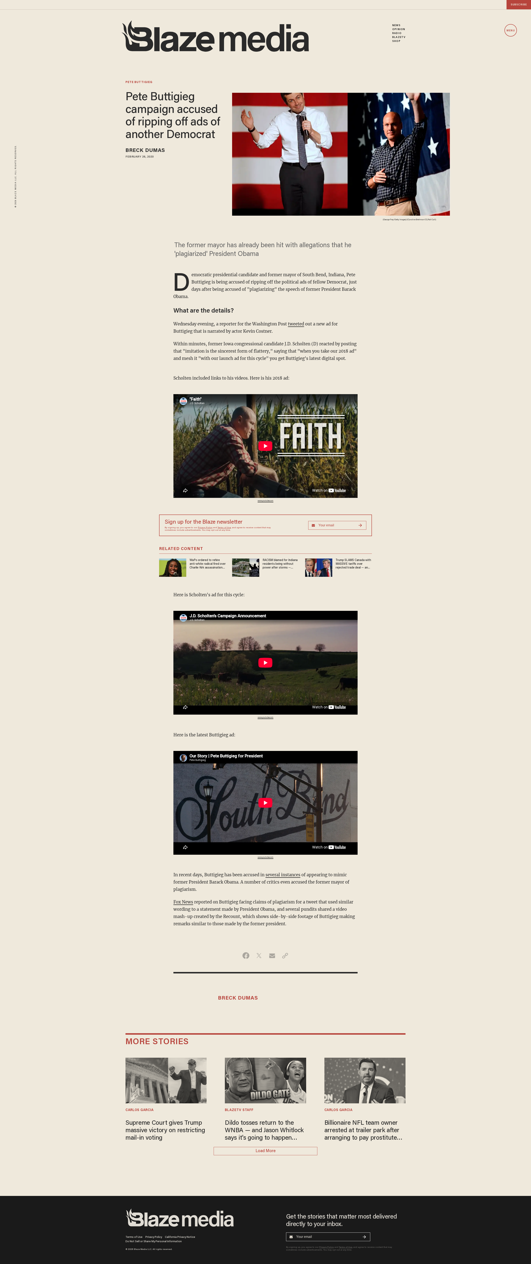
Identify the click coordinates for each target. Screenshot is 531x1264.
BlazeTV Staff (239, 1110)
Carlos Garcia (139, 1110)
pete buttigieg (138, 82)
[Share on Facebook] (245, 955)
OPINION (398, 29)
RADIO (397, 33)
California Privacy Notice (180, 1237)
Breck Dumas (145, 150)
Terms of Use (224, 528)
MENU (511, 30)
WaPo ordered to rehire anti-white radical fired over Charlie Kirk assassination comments (207, 564)
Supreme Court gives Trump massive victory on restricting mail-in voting (165, 1130)
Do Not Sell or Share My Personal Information (153, 1241)
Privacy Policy (205, 528)
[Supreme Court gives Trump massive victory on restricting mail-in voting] (166, 1080)
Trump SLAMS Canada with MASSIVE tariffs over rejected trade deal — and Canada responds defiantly (353, 564)
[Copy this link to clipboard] (285, 955)
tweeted (296, 323)
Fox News (183, 902)
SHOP (396, 41)
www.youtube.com (265, 501)
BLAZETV (399, 37)
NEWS (396, 25)
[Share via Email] (272, 955)
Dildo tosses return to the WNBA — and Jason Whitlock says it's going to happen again (264, 1131)
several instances (283, 874)
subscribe (519, 4)
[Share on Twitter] (259, 955)
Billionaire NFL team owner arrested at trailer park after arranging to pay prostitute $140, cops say (361, 1131)
